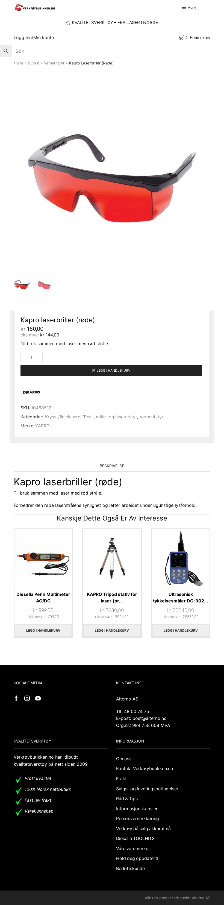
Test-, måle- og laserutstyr (110, 416)
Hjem (18, 63)
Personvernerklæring (137, 818)
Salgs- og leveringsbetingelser (147, 788)
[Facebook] (16, 698)
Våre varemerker (133, 848)
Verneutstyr (54, 63)
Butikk (33, 63)
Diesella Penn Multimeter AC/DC (43, 598)
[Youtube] (38, 698)
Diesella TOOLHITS (135, 838)
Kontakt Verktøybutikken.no (144, 768)
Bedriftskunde (130, 868)
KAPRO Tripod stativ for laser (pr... (112, 598)
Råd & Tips (127, 798)
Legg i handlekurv (113, 370)
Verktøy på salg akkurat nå (143, 828)
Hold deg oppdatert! (137, 858)
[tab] (112, 465)
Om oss (123, 758)
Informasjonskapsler (137, 808)
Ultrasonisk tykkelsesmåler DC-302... (180, 598)
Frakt (121, 778)
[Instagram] (27, 698)
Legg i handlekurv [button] (43, 630)
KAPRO (42, 425)
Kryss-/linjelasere (62, 416)
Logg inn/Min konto (34, 37)
